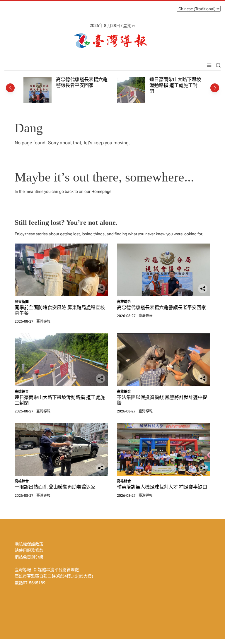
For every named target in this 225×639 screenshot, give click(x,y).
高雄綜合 (124, 302)
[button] (10, 87)
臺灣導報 (43, 321)
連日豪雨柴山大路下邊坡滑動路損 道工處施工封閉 (175, 85)
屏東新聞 (22, 302)
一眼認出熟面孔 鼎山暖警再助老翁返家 (55, 486)
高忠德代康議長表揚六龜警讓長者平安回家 (82, 82)
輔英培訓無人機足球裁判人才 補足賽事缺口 (162, 486)
